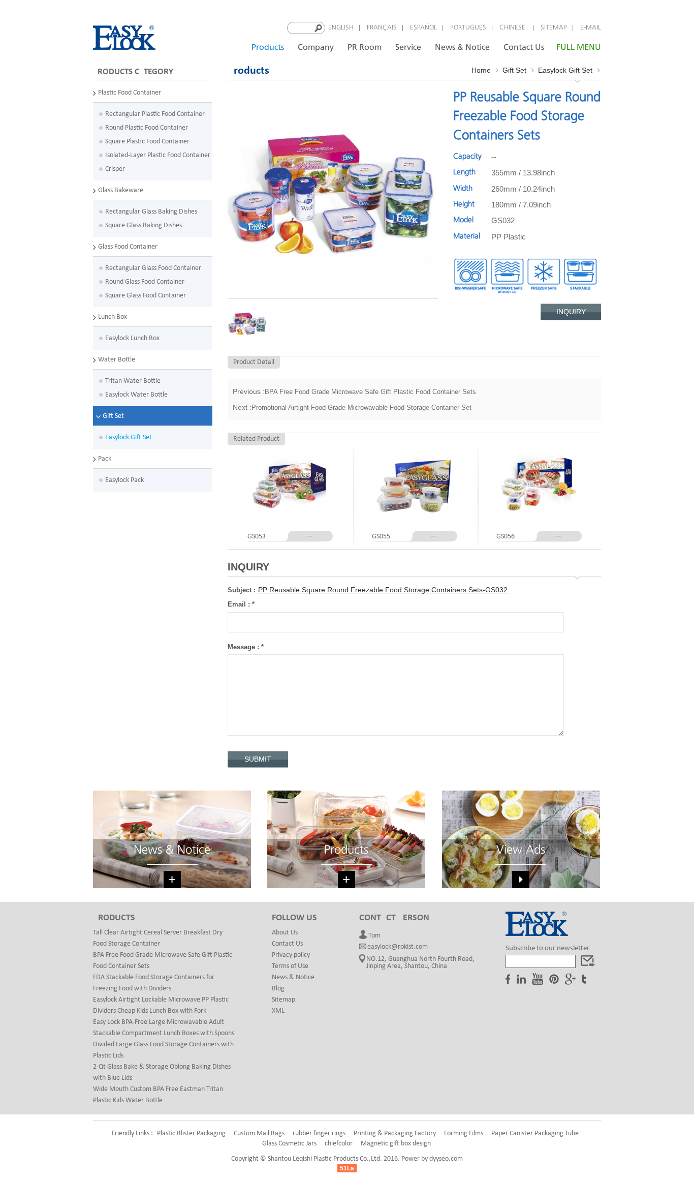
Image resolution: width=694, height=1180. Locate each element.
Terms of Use (290, 966)
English (341, 27)
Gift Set (113, 416)
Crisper (115, 169)
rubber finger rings (319, 1133)
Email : (241, 604)
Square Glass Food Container (145, 295)
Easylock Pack (124, 480)
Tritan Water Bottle (133, 381)
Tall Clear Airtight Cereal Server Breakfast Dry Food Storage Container (158, 938)
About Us (285, 932)
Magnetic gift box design (396, 1143)
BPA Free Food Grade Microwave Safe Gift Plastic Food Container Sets (370, 392)
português (468, 27)
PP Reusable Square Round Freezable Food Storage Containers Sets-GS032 (383, 590)
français (382, 27)
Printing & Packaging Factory (395, 1133)
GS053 (256, 536)
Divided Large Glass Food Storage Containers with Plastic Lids (163, 1050)
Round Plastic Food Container (146, 128)
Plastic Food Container (129, 93)
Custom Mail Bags (259, 1133)
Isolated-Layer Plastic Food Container (157, 155)
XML (278, 1011)
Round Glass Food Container (144, 282)
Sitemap (554, 27)
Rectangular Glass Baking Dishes (151, 212)
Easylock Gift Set (128, 437)
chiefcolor (339, 1143)
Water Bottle (116, 360)
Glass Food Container (127, 247)
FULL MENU (578, 47)
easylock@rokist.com (397, 947)
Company (316, 47)
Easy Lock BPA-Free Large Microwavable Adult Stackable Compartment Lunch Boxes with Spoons (163, 1027)
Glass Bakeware (120, 190)
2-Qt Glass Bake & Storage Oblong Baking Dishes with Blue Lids (162, 1072)
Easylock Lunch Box (132, 338)
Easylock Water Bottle (136, 395)
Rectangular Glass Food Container (153, 268)
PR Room (365, 47)
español (423, 27)
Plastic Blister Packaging (191, 1133)
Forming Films (463, 1133)
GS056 (505, 536)
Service (408, 47)
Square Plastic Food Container (147, 141)
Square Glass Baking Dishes (143, 225)
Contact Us (523, 47)
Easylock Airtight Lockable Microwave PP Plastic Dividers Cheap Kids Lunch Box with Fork (161, 1005)
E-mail (590, 27)
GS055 (381, 536)
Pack (104, 459)
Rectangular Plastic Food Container (155, 114)
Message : (246, 647)
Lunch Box (112, 317)
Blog (278, 988)
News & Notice (462, 47)
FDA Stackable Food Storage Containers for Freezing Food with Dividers (153, 983)
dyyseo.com (446, 1159)
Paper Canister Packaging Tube (535, 1133)
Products (267, 47)
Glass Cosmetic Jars (289, 1143)
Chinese (513, 27)
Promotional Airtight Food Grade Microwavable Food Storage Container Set (361, 407)
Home (481, 70)
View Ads (520, 850)
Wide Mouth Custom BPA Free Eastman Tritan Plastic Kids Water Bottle (158, 1094)
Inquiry (571, 312)
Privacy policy (291, 955)
